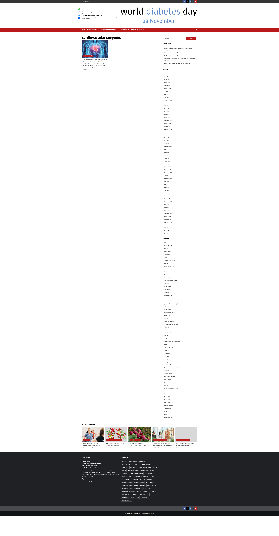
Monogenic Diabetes (169, 362)
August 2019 (167, 225)
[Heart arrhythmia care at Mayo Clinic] (95, 49)
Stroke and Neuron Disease (171, 388)
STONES (166, 385)
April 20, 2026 (161, 447)
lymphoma (166, 350)
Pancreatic (166, 370)
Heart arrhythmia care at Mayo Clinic (95, 60)
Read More (85, 69)
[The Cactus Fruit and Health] (139, 434)
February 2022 (168, 164)
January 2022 (167, 167)
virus (165, 411)
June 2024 (166, 108)
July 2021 (166, 184)
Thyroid (166, 394)
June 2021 (166, 187)
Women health (168, 417)
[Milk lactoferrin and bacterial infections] (116, 434)
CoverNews (144, 513)
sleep (165, 382)
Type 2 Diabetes (168, 402)
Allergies (166, 242)
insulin (166, 338)
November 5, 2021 (94, 62)
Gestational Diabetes (169, 301)
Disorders (166, 283)
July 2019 (166, 228)
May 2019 (166, 233)
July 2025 (166, 94)
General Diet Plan (168, 295)
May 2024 (166, 111)
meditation (167, 353)
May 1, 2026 (146, 445)
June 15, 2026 (109, 447)
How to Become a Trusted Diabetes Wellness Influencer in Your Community (179, 59)
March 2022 (167, 161)
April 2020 (166, 207)
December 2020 (168, 196)
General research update (170, 298)
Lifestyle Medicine (124, 29)
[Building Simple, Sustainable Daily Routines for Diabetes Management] (93, 434)
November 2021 (168, 172)
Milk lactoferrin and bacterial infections (174, 52)
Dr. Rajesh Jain (87, 62)
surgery (166, 391)
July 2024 (166, 106)
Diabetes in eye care (169, 274)
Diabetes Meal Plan (169, 277)
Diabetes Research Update (108, 29)
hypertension (167, 327)
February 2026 (168, 85)
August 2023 (167, 132)
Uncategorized (167, 408)
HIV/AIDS (166, 318)
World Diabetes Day (169, 420)
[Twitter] (79, 14)
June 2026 (166, 74)
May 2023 (166, 140)
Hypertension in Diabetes (170, 330)
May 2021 (166, 190)
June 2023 (166, 137)
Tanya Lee (86, 447)
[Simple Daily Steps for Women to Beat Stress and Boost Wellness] (186, 434)
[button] (196, 29)
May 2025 (166, 97)
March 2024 (167, 117)
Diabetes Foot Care (169, 272)
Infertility (166, 335)
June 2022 (166, 152)
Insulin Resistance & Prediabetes (172, 341)
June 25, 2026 (92, 447)
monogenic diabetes (169, 359)
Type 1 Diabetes (168, 396)
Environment (167, 286)
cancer (165, 257)
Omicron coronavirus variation (171, 367)
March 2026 (167, 82)
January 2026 (167, 88)
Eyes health (167, 289)
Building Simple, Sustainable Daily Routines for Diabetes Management (178, 49)
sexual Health (167, 379)
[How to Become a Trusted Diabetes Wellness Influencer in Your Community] (163, 434)
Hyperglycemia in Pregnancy (171, 324)
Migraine (166, 356)
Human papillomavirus (169, 321)
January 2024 (167, 123)
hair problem (167, 306)
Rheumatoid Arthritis (169, 376)
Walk (165, 414)
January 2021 (167, 193)
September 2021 (168, 178)
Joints (165, 344)
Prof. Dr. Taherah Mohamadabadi (113, 445)
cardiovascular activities (170, 260)
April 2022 (166, 158)
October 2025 (167, 91)
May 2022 (166, 155)
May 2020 (166, 204)
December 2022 (168, 143)
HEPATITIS (167, 315)
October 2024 (167, 103)
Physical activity (168, 373)
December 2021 (168, 169)
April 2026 (166, 79)
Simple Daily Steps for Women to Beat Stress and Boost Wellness (177, 64)
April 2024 (166, 114)
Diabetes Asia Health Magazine (92, 15)
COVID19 (166, 263)
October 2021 (167, 175)
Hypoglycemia (167, 333)
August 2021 (167, 181)
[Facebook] (79, 11)
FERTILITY (167, 292)
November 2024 (168, 100)
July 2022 (166, 149)
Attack (166, 248)
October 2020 (167, 198)
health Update (167, 309)
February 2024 (168, 120)
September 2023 (168, 129)
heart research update (88, 55)
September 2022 (168, 146)
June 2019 (166, 230)
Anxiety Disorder (168, 245)
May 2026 (166, 76)
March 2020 (167, 210)
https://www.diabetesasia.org (89, 481)
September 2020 (168, 201)
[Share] (79, 17)
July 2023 (166, 135)
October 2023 (167, 126)
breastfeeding (167, 254)
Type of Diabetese (92, 29)
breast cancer (167, 251)
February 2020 (168, 213)
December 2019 (168, 219)
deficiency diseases (169, 266)
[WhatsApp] (79, 9)
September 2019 (168, 222)
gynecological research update (171, 303)
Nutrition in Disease (136, 29)
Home (83, 29)
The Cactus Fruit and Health (171, 55)
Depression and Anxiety (170, 269)
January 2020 (167, 216)
